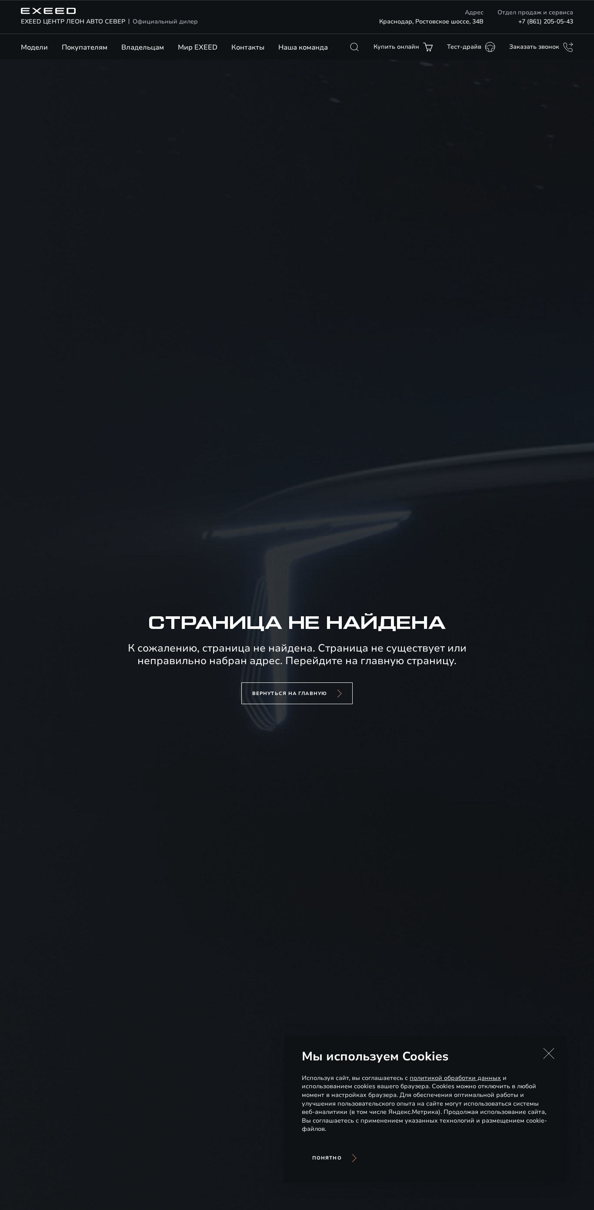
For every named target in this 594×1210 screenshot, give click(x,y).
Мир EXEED (197, 47)
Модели (34, 47)
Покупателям (84, 47)
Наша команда (303, 47)
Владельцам (142, 47)
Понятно (327, 1158)
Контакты (247, 47)
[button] (548, 1053)
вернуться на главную (289, 693)
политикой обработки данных (455, 1078)
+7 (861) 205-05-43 (545, 21)
